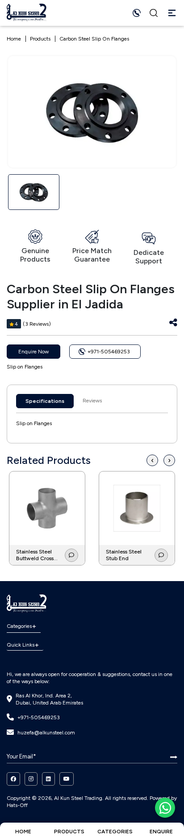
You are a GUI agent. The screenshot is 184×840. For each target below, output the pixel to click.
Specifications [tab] (44, 401)
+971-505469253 (38, 717)
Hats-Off (17, 805)
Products (40, 39)
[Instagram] (31, 779)
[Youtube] (66, 779)
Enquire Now (33, 351)
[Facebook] (13, 779)
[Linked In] (48, 779)
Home (14, 39)
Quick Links (20, 645)
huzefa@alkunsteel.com (46, 732)
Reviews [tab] (92, 400)
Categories (19, 626)
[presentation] (152, 461)
